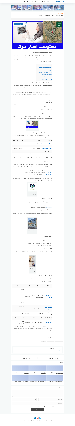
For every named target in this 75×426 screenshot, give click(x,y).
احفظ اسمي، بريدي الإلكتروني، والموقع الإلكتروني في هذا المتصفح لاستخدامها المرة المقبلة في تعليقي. (48, 406)
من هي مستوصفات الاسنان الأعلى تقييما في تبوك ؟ (45, 72)
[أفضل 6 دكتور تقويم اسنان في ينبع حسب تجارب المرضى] (37, 7)
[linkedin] (35, 418)
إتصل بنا (42, 420)
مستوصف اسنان (34, 1)
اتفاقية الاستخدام (37, 420)
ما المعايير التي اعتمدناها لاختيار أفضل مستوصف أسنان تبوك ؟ (44, 67)
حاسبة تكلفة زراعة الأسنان (27, 1)
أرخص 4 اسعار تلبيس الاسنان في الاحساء (58, 9)
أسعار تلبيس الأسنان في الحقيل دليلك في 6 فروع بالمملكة (27, 9)
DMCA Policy (32, 420)
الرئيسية (52, 1)
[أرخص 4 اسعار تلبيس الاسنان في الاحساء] (59, 7)
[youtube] (37, 418)
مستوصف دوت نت (59, 18)
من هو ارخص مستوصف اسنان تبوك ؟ (47, 79)
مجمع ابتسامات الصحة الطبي (48, 76)
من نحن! (51, 420)
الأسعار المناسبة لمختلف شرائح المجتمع (47, 70)
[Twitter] (40, 418)
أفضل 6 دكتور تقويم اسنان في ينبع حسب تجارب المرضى (38, 9)
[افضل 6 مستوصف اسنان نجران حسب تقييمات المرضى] (48, 7)
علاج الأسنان (39, 1)
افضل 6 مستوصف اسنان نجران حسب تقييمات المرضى (48, 9)
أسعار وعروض (48, 1)
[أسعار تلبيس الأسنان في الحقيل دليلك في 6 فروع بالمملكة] (27, 7)
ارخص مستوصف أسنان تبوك (59, 341)
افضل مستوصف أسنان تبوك (50, 341)
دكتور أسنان (43, 1)
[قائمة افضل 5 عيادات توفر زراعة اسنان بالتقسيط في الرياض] (16, 7)
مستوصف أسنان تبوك (43, 341)
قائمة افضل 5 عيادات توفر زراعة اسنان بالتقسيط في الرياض (16, 9)
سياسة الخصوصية (46, 420)
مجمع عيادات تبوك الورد (48, 77)
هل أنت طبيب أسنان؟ (27, 420)
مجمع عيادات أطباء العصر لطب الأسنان (47, 74)
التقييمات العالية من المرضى (48, 69)
